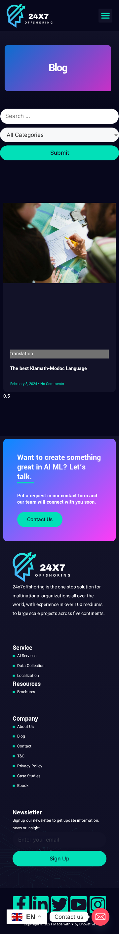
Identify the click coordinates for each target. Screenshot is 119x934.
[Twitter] (59, 904)
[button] (105, 16)
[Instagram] (98, 904)
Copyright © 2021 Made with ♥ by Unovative (59, 924)
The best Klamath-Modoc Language (48, 368)
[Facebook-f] (21, 904)
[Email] (100, 917)
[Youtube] (78, 904)
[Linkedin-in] (40, 904)
